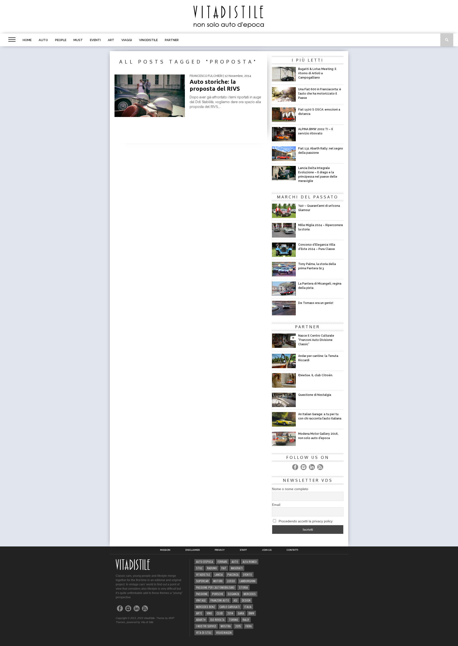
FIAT (223, 568)
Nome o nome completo (290, 489)
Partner (172, 40)
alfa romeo (250, 562)
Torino (233, 620)
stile (199, 568)
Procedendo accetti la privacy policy (305, 521)
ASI (235, 600)
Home (27, 40)
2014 (230, 613)
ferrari (222, 562)
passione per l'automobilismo (215, 587)
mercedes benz (205, 607)
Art (111, 40)
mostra (226, 626)
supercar (202, 581)
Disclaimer (192, 550)
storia (243, 587)
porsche (217, 594)
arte (199, 613)
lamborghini (247, 581)
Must (78, 40)
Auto (43, 40)
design (246, 600)
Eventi (95, 40)
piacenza (233, 574)
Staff (243, 550)
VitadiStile (203, 574)
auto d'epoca (204, 562)
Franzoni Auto (219, 600)
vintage (201, 600)
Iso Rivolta (217, 620)
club (220, 613)
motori (218, 581)
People (60, 40)
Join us (266, 550)
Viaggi (126, 40)
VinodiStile (148, 40)
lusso (231, 581)
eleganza (233, 594)
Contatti (292, 550)
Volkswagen (224, 632)
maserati (237, 568)
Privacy (220, 550)
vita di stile (204, 632)
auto (235, 562)
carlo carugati (229, 607)
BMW (251, 613)
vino (209, 613)
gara (241, 613)
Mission (165, 550)
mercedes (250, 594)
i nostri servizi (206, 626)
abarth (201, 620)
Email (276, 505)
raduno (212, 568)
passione (202, 594)
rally (246, 620)
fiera (248, 626)
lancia (219, 574)
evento (247, 574)
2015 (238, 626)
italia (247, 607)
